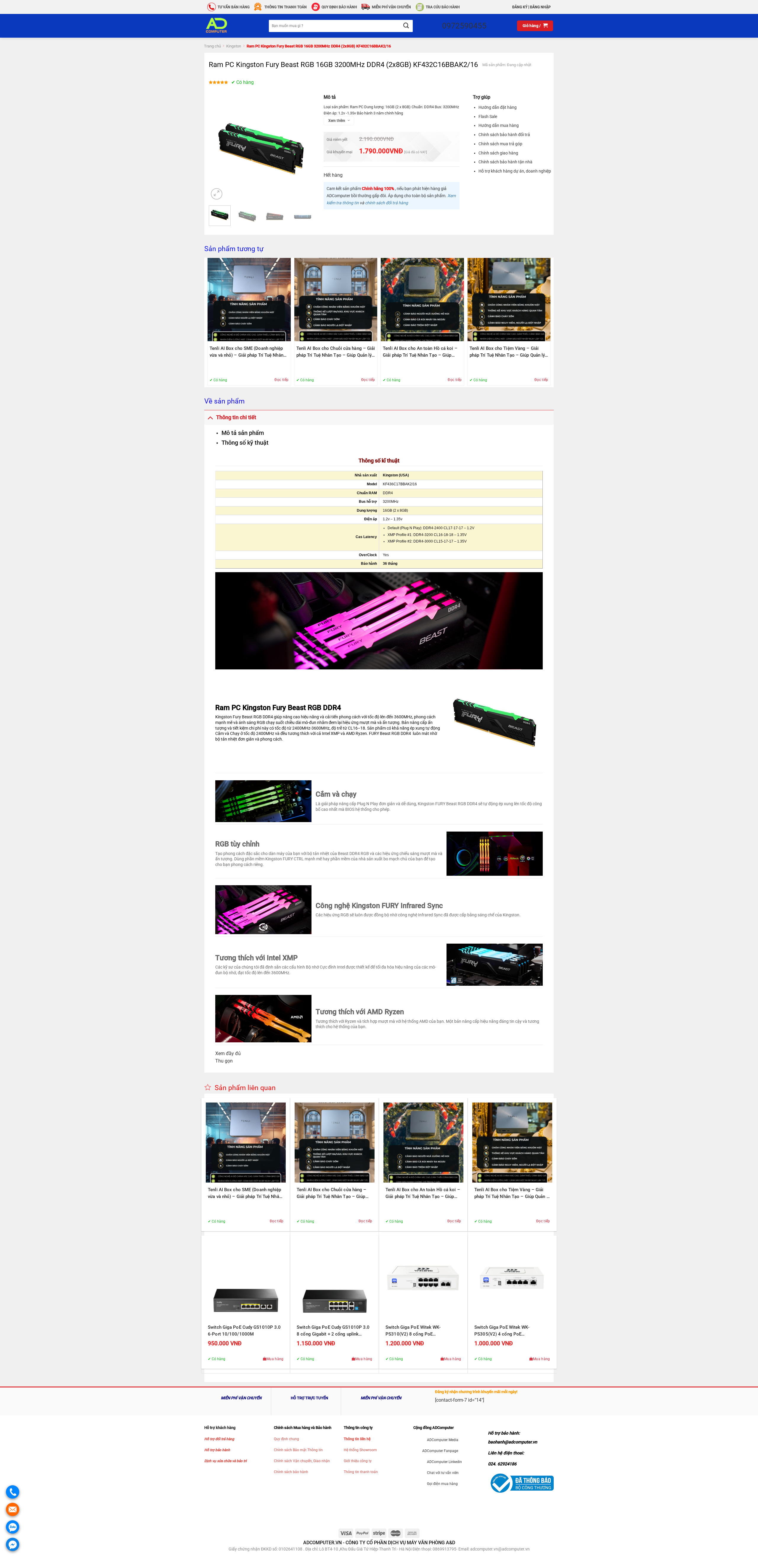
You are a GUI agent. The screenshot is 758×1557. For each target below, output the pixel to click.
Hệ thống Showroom (360, 1450)
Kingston (233, 46)
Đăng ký (519, 7)
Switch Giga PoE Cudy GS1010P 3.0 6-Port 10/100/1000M (244, 1331)
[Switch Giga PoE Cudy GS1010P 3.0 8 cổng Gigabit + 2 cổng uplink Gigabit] (335, 1280)
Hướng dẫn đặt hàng (497, 107)
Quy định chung (286, 1439)
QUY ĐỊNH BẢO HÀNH (339, 7)
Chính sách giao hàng (498, 153)
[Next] (303, 148)
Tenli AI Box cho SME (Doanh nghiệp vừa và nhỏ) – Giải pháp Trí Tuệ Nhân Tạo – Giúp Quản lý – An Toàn (246, 352)
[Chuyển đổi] (210, 417)
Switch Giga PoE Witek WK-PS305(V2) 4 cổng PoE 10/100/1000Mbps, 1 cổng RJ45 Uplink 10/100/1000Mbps (507, 1331)
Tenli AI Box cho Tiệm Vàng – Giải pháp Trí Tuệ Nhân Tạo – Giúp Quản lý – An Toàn (507, 352)
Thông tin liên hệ (357, 1439)
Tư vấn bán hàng (234, 7)
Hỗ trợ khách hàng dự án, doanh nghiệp (514, 171)
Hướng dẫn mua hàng (498, 125)
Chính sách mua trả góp (500, 143)
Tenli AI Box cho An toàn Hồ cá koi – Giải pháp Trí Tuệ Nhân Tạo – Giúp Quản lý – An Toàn (420, 352)
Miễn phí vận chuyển (391, 7)
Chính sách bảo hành (291, 1472)
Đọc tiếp (281, 380)
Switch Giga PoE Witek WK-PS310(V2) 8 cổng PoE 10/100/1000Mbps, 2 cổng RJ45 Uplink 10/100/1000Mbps (419, 1331)
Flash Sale (487, 116)
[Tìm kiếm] (406, 26)
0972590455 (464, 25)
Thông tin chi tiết (236, 417)
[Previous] (218, 148)
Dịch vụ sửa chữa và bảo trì (225, 1461)
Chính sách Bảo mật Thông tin (298, 1450)
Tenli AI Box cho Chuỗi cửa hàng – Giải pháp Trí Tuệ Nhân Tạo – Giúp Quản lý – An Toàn (335, 352)
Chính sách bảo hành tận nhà (505, 161)
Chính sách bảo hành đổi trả (504, 134)
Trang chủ (212, 46)
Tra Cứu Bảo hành (443, 7)
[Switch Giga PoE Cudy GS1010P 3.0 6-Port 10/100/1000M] (246, 1280)
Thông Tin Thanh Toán (285, 7)
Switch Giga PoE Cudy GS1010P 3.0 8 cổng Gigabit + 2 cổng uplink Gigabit (333, 1331)
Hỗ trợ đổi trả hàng (219, 1439)
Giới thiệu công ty (358, 1461)
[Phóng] (216, 194)
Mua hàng (275, 1359)
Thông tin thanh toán (361, 1472)
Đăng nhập (540, 7)
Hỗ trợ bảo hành (217, 1450)
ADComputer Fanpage (440, 1451)
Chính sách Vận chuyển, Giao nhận (302, 1461)
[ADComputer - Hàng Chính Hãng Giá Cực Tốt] (226, 26)
